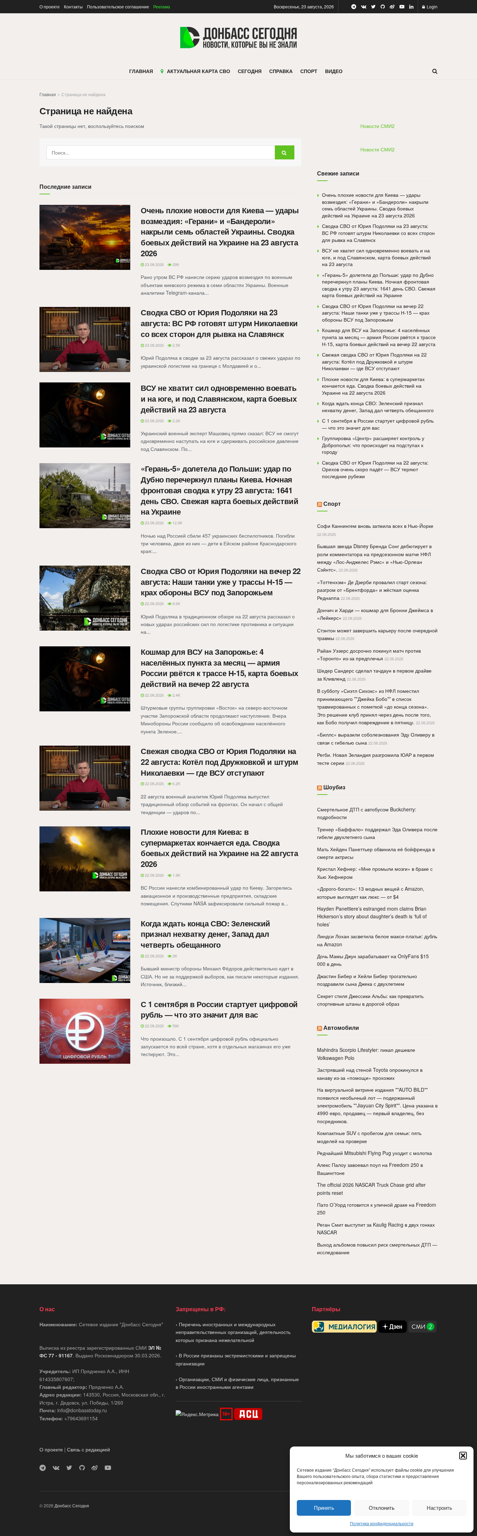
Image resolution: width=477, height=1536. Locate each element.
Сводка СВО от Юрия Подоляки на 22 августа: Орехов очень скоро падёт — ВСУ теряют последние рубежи (375, 469)
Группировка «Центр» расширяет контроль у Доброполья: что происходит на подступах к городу (373, 445)
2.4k (175, 695)
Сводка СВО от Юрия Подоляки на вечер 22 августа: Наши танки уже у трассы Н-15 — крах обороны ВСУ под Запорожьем (221, 581)
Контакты (73, 6)
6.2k (175, 783)
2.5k (175, 345)
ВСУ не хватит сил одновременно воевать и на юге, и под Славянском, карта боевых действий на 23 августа (218, 398)
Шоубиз (334, 787)
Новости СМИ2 (377, 125)
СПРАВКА (281, 70)
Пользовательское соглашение (118, 6)
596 (175, 1025)
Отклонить (382, 1507)
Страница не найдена (83, 94)
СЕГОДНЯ (250, 70)
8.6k (175, 603)
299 (175, 264)
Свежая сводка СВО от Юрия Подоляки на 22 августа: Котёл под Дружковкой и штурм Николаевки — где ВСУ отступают (219, 761)
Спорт (332, 504)
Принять (324, 1507)
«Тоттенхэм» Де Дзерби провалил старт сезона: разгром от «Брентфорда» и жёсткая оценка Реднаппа (372, 590)
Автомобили (341, 1028)
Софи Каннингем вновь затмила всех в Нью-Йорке (375, 525)
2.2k (175, 420)
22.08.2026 (154, 603)
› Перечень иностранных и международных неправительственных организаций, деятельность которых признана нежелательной (233, 1332)
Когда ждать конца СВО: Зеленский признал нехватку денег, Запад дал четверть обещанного (205, 934)
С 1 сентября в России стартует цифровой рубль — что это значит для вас (219, 1009)
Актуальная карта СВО (198, 70)
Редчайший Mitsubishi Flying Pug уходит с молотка (374, 1152)
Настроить (439, 1507)
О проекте (49, 6)
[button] (463, 1455)
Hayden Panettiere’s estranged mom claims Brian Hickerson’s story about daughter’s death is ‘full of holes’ (372, 916)
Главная (47, 94)
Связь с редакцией (88, 1449)
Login (432, 6)
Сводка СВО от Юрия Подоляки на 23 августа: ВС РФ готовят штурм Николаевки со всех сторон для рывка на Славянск (219, 323)
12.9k (176, 522)
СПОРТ (308, 70)
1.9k (175, 875)
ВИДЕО (334, 70)
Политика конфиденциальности (381, 1523)
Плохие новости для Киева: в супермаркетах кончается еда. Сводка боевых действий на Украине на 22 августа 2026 (219, 847)
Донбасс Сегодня (71, 1505)
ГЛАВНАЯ (141, 70)
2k (174, 956)
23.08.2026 (154, 264)
